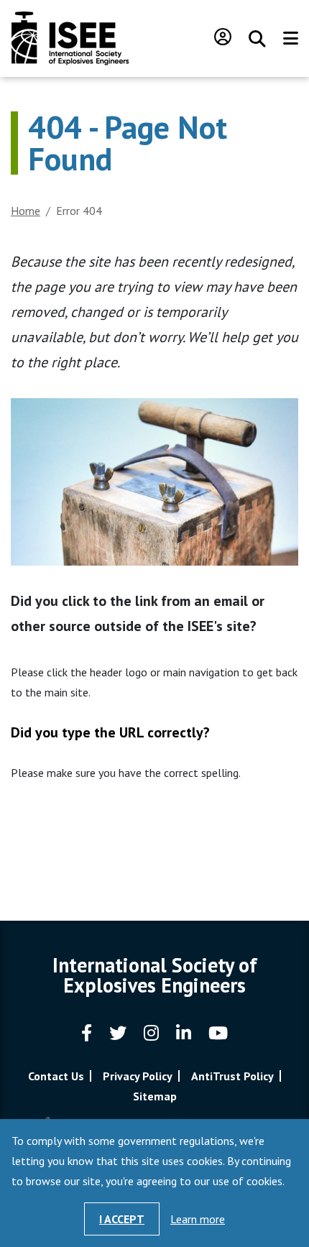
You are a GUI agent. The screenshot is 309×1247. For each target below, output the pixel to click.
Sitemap (155, 1096)
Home (25, 210)
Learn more (197, 1219)
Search (257, 39)
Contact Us (56, 1076)
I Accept (121, 1219)
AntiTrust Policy (232, 1076)
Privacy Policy (137, 1076)
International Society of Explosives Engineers (70, 38)
